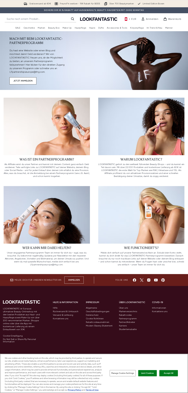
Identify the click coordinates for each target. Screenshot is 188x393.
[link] (149, 19)
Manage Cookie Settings (122, 373)
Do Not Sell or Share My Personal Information (19, 340)
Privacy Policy (74, 390)
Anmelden (74, 280)
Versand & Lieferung (63, 315)
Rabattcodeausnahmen (97, 322)
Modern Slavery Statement (99, 325)
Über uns (123, 308)
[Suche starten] (72, 19)
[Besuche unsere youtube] (155, 280)
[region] (94, 373)
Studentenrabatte (128, 329)
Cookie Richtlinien (95, 318)
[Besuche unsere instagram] (148, 280)
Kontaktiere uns (60, 318)
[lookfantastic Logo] (98, 19)
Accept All (168, 373)
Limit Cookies (147, 373)
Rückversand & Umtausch (65, 311)
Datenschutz (92, 315)
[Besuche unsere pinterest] (163, 280)
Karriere (123, 325)
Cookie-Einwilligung (13, 336)
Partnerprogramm (128, 318)
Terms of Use (92, 390)
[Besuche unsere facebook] (134, 280)
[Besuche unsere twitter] (141, 280)
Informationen (159, 308)
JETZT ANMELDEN (23, 81)
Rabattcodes (125, 315)
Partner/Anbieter (127, 322)
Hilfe (55, 308)
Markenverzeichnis (128, 311)
